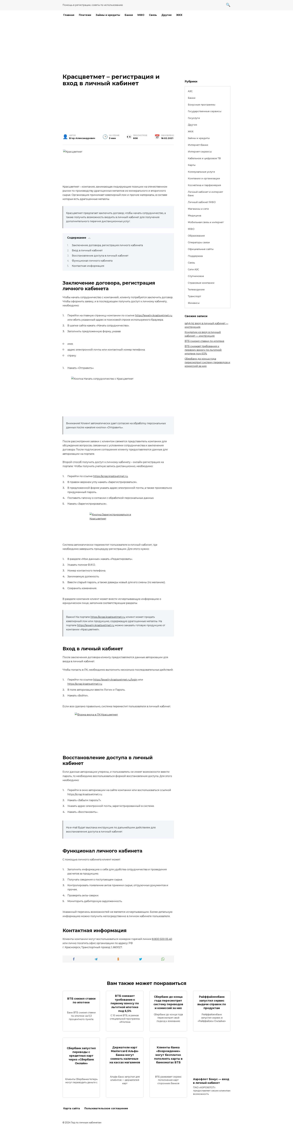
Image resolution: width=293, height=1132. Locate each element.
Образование (196, 235)
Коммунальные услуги (201, 171)
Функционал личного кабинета (92, 260)
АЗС (190, 91)
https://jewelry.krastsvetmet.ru (153, 315)
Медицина (194, 215)
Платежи (85, 15)
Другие (166, 15)
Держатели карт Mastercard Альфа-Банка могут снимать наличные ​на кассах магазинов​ (125, 1055)
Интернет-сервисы (200, 151)
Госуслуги (194, 118)
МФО (140, 15)
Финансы (193, 303)
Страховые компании (201, 282)
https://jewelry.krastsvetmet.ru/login (115, 679)
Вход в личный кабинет (87, 250)
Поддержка (195, 256)
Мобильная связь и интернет (206, 222)
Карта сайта (71, 1108)
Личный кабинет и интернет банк (205, 193)
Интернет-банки (198, 144)
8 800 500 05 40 (162, 939)
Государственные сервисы (204, 111)
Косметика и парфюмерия (204, 185)
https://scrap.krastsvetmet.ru (110, 476)
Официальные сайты (200, 249)
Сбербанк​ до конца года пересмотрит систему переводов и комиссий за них (207, 362)
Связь (153, 15)
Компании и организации (204, 178)
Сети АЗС (193, 269)
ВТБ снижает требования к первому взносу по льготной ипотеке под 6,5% (203, 350)
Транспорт (194, 296)
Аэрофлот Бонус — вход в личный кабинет (211, 1081)
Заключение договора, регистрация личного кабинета (107, 245)
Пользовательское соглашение (106, 1108)
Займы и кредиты (108, 15)
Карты (191, 165)
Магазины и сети (198, 208)
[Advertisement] (146, 46)
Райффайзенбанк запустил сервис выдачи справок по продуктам (211, 1002)
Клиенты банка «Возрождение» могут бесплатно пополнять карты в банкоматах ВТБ (168, 1055)
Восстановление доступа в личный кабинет (100, 255)
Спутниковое (196, 276)
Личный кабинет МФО (202, 202)
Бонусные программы (201, 104)
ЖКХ (179, 15)
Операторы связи (199, 242)
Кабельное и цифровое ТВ (204, 158)
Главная (68, 15)
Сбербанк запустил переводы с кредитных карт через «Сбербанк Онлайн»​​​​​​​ (81, 1056)
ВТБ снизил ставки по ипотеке (204, 341)
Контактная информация (88, 265)
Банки (129, 15)
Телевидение (196, 289)
